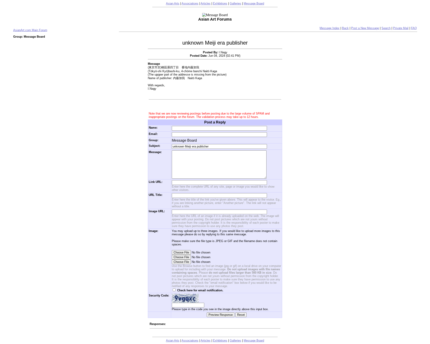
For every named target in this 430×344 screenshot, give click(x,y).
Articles (206, 3)
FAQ (414, 28)
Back (345, 28)
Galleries (235, 3)
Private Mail (400, 28)
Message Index (330, 28)
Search (386, 28)
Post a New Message (365, 28)
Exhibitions (220, 3)
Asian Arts (172, 3)
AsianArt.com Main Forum (30, 30)
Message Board (254, 3)
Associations (190, 3)
